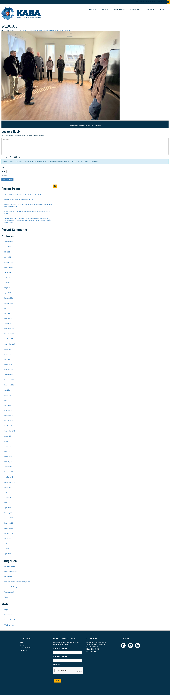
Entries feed (8, 615)
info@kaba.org (91, 651)
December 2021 (9, 329)
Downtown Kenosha (10, 571)
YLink (6, 597)
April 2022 (7, 313)
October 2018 (8, 477)
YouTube (130, 645)
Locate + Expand (119, 9)
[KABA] (21, 13)
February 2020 (8, 410)
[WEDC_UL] (60, 75)
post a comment (96, 125)
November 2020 (9, 385)
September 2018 (9, 482)
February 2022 (8, 318)
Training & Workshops (11, 587)
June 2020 (7, 395)
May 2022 (7, 308)
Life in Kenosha (135, 9)
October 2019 (8, 426)
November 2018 (9, 472)
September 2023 (9, 272)
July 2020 (7, 390)
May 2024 (7, 252)
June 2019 (7, 446)
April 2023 (7, 293)
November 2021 (9, 334)
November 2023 (9, 267)
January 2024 (8, 262)
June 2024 (7, 247)
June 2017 (7, 548)
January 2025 (8, 242)
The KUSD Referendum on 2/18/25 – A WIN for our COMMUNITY (24, 194)
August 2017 (8, 538)
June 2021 (7, 354)
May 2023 (7, 288)
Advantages (92, 9)
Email (3, 171)
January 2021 (8, 375)
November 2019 (9, 421)
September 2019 (9, 431)
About (162, 9)
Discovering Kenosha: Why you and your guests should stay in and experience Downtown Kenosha (28, 205)
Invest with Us (150, 9)
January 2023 (8, 303)
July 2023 (7, 277)
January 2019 (8, 467)
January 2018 (8, 518)
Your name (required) (61, 648)
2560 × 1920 (25, 30)
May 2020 (7, 400)
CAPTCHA (56, 664)
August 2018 (8, 487)
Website (4, 175)
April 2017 (7, 554)
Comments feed (9, 620)
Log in (6, 610)
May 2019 (7, 451)
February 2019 (8, 461)
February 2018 (8, 513)
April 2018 (7, 508)
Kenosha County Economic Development (17, 582)
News (136, 1)
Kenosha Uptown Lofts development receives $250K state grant (51, 30)
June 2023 (7, 282)
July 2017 (7, 543)
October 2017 (8, 533)
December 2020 (9, 380)
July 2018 (7, 492)
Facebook (123, 645)
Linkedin (137, 645)
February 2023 (8, 298)
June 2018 (7, 497)
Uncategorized (9, 592)
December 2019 (9, 415)
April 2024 (7, 257)
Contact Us (161, 1)
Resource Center (151, 1)
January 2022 (8, 323)
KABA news (8, 576)
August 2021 (8, 349)
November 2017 (9, 528)
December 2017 (9, 523)
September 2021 (9, 344)
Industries (105, 9)
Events (142, 1)
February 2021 (8, 369)
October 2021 (8, 339)
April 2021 (7, 359)
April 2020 (7, 405)
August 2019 (8, 436)
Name (3, 167)
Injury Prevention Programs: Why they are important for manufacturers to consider (27, 212)
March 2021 (8, 364)
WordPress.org (9, 625)
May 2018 (7, 502)
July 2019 (7, 441)
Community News (9, 566)
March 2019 (8, 456)
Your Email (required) (61, 656)
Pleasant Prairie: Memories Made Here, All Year (19, 199)
